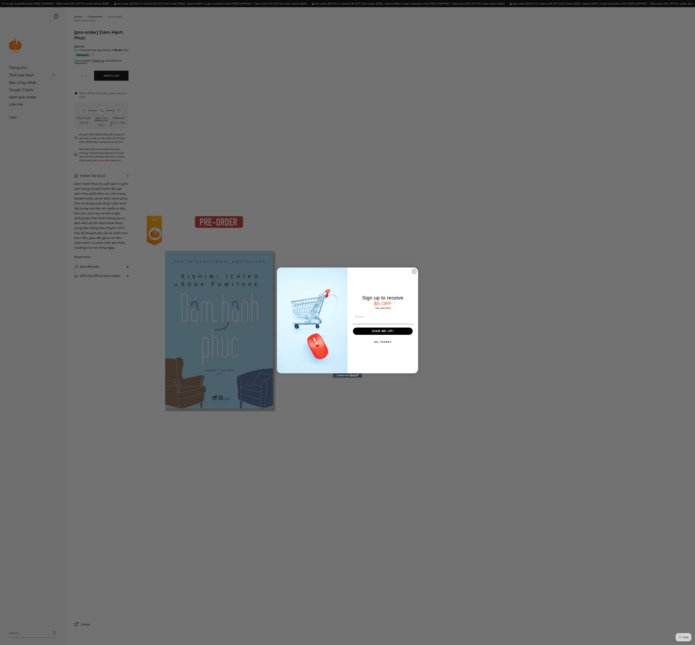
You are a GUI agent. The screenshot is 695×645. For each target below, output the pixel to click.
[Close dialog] (414, 271)
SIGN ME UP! (383, 331)
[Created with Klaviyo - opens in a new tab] (347, 375)
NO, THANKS (382, 342)
